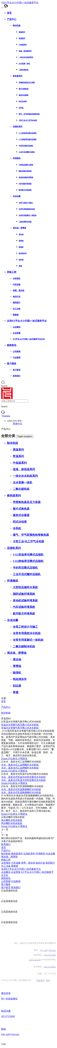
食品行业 (16, 296)
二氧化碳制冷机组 (25, 221)
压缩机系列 (17, 126)
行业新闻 (16, 357)
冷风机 (21, 108)
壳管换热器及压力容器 (27, 82)
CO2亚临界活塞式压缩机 (28, 133)
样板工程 (11, 272)
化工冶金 (16, 309)
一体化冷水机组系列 (26, 57)
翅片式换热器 (23, 89)
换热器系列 (17, 76)
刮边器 (21, 259)
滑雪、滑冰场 (18, 290)
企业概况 (16, 327)
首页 (9, 13)
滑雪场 (21, 241)
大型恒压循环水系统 (26, 165)
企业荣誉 (16, 333)
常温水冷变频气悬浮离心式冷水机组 (20, 724)
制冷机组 (16, 25)
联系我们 (16, 376)
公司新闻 (16, 351)
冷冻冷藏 (16, 196)
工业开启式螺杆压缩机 (27, 152)
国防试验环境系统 (25, 171)
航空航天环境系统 (25, 190)
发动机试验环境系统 (26, 177)
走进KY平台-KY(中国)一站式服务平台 (27, 320)
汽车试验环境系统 (25, 183)
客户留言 (16, 370)
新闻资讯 (11, 345)
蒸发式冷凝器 (23, 95)
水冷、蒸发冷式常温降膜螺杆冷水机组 (21, 789)
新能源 (16, 315)
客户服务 (11, 363)
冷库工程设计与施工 (26, 203)
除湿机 (21, 247)
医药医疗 (16, 302)
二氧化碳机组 (23, 70)
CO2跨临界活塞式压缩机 (28, 139)
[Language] (6, 7)
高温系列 (22, 32)
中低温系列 (23, 44)
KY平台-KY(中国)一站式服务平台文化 (29, 339)
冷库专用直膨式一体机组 (27, 215)
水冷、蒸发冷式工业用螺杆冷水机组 (20, 764)
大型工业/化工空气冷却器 (28, 120)
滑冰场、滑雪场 (19, 228)
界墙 (20, 266)
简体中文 (17, 423)
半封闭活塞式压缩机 (26, 146)
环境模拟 (16, 158)
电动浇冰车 (23, 253)
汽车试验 (16, 284)
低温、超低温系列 (25, 51)
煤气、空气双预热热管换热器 (29, 114)
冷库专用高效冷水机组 (27, 633)
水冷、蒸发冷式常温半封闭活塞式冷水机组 (23, 777)
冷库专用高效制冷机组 (27, 209)
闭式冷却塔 (23, 101)
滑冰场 (21, 234)
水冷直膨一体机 (24, 63)
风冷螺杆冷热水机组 (11, 820)
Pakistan (6, 416)
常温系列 (22, 38)
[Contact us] (3, 413)
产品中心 (11, 19)
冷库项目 (16, 278)
